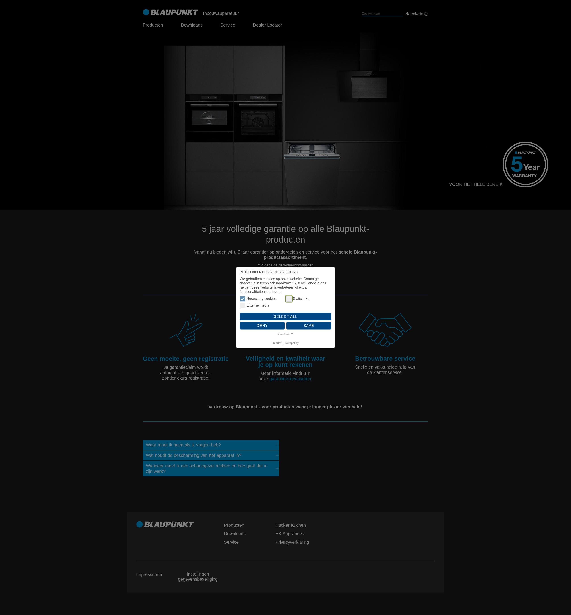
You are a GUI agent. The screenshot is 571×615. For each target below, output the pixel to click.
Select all (285, 316)
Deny (262, 326)
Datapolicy (292, 342)
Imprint (276, 342)
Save (309, 326)
